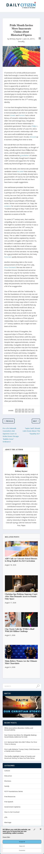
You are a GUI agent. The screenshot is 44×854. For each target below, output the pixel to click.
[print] (32, 411)
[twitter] (19, 411)
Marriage (7, 822)
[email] (29, 411)
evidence (7, 206)
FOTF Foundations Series (13, 791)
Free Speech (8, 802)
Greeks (12, 115)
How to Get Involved (11, 812)
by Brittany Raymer (14, 39)
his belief (20, 171)
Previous (9, 421)
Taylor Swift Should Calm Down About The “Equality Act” (31, 431)
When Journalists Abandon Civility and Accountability (18, 729)
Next (35, 421)
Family (6, 786)
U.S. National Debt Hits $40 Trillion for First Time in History (20, 743)
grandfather (24, 155)
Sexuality (21, 41)
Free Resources (9, 797)
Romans (22, 115)
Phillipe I (35, 126)
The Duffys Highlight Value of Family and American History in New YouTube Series (19, 757)
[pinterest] (23, 411)
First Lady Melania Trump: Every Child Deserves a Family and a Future (22, 750)
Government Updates (12, 807)
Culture (7, 771)
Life (5, 817)
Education (8, 776)
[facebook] (16, 411)
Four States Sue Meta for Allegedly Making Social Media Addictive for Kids (20, 736)
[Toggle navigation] (39, 38)
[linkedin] (26, 411)
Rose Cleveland (10, 267)
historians (7, 257)
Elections (7, 781)
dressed (33, 137)
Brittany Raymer (21, 471)
